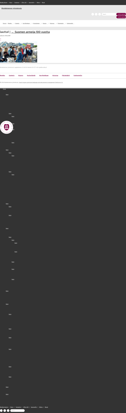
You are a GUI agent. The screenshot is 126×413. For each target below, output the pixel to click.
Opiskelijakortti (13, 201)
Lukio (7, 170)
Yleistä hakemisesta (14, 208)
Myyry (10, 2)
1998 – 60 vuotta (13, 324)
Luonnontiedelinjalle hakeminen (17, 219)
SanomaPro (31, 2)
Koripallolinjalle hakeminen (16, 218)
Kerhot (7, 286)
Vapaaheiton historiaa (14, 369)
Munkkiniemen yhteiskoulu (11, 8)
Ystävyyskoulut (10, 384)
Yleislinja (11, 193)
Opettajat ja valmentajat (15, 276)
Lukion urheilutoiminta (17, 283)
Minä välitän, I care (11, 234)
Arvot (7, 96)
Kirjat (7, 313)
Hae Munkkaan (26, 23)
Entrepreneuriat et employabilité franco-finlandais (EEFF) (26, 120)
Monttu (14, 272)
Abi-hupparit (9, 307)
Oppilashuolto (9, 103)
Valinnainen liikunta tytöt (21, 249)
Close (4, 89)
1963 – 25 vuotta (13, 318)
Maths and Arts (16, 119)
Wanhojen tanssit (10, 363)
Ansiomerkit (12, 381)
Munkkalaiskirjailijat (11, 301)
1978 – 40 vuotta (13, 321)
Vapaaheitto (12, 361)
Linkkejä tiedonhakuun (12, 298)
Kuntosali (14, 273)
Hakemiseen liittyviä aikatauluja (17, 212)
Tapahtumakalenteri (17, 263)
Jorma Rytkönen (13, 342)
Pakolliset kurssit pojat (20, 253)
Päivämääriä (60, 23)
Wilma (38, 2)
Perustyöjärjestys (16, 176)
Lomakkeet (12, 163)
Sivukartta (16, 2)
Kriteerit (11, 378)
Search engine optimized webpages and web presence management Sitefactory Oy (41, 82)
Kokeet (11, 160)
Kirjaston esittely (10, 292)
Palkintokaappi (12, 358)
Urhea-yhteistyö (13, 211)
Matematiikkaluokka (14, 167)
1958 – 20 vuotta (13, 317)
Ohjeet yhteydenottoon (12, 395)
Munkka (10, 23)
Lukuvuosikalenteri (11, 390)
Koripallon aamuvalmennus (22, 256)
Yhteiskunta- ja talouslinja (18, 139)
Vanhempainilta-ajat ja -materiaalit (15, 398)
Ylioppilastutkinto (13, 195)
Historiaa (52, 23)
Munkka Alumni (3, 2)
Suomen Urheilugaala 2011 (15, 372)
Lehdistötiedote (13, 368)
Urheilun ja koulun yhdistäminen (17, 278)
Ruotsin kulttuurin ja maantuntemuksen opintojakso (25, 135)
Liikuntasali (15, 270)
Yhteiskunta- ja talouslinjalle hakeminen (19, 221)
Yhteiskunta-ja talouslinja (12, 382)
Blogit (43, 2)
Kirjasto (44, 23)
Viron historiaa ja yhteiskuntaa (19, 138)
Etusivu (4, 23)
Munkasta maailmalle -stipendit (17, 186)
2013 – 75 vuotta (13, 326)
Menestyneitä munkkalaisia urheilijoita (19, 355)
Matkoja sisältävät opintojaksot (17, 128)
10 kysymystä (9, 231)
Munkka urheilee (10, 235)
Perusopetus (9, 151)
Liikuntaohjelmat (13, 238)
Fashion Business (16, 132)
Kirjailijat (8, 311)
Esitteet (8, 225)
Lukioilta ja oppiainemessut (16, 222)
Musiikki (8, 327)
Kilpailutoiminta (16, 265)
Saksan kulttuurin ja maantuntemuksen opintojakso (25, 136)
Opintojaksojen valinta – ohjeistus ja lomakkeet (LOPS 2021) (27, 177)
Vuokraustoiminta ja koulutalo (14, 104)
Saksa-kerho (15, 145)
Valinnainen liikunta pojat (21, 247)
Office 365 (24, 2)
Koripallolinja (12, 189)
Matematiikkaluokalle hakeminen (17, 209)
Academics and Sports (17, 281)
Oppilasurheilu (12, 260)
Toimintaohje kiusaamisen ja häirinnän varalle (18, 102)
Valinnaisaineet (16, 157)
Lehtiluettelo (9, 297)
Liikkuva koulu (12, 257)
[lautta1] (18, 62)
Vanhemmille (70, 23)
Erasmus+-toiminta (14, 115)
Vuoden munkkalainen (11, 375)
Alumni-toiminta (10, 310)
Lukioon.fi (11, 224)
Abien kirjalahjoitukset (11, 299)
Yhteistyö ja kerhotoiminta (16, 141)
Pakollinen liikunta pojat (21, 244)
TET (13, 158)
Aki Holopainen (13, 343)
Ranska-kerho (15, 144)
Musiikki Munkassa (14, 330)
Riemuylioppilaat (10, 345)
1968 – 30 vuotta (13, 320)
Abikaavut (8, 308)
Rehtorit (8, 336)
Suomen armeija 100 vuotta (30, 32)
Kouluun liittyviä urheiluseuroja (17, 352)
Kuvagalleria (12, 371)
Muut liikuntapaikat (17, 275)
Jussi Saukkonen (13, 340)
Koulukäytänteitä (10, 99)
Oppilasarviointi (13, 164)
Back (7, 94)
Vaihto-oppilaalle (16, 182)
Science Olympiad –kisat (12, 346)
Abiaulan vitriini (10, 305)
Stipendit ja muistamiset (15, 356)
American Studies (16, 131)
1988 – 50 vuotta (13, 323)
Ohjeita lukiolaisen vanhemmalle (14, 397)
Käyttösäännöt (10, 294)
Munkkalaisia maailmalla (15, 333)
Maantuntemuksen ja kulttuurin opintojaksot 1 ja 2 (25, 134)
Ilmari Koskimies (13, 339)
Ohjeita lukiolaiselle (17, 180)
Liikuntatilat (12, 267)
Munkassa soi (12, 331)
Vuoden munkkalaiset (14, 379)
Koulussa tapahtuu (11, 230)
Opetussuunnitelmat (14, 169)
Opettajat (8, 107)
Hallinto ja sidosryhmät (12, 110)
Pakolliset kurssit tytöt (20, 254)
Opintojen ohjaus (13, 154)
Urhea (10, 359)
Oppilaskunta (9, 288)
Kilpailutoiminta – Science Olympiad (21, 125)
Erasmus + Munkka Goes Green (20, 118)
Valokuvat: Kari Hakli (11, 362)
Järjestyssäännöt (10, 100)
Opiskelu (17, 23)
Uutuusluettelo (10, 295)
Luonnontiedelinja (13, 190)
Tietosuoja (9, 97)
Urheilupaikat (12, 353)
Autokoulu (11, 198)
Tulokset (14, 266)
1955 (10, 315)
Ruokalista (8, 106)
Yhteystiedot (9, 109)
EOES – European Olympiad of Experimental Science (25, 126)
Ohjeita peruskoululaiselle (15, 161)
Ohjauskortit (15, 179)
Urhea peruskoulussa (17, 282)
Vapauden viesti (10, 374)
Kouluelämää (36, 23)
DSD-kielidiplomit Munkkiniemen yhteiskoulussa (21, 196)
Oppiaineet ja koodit (14, 166)
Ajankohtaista (9, 388)
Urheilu (7, 347)
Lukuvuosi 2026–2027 (12, 391)
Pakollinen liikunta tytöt (21, 246)
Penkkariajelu (9, 334)
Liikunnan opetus (13, 259)
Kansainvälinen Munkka (12, 112)
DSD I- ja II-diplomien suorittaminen (21, 147)
